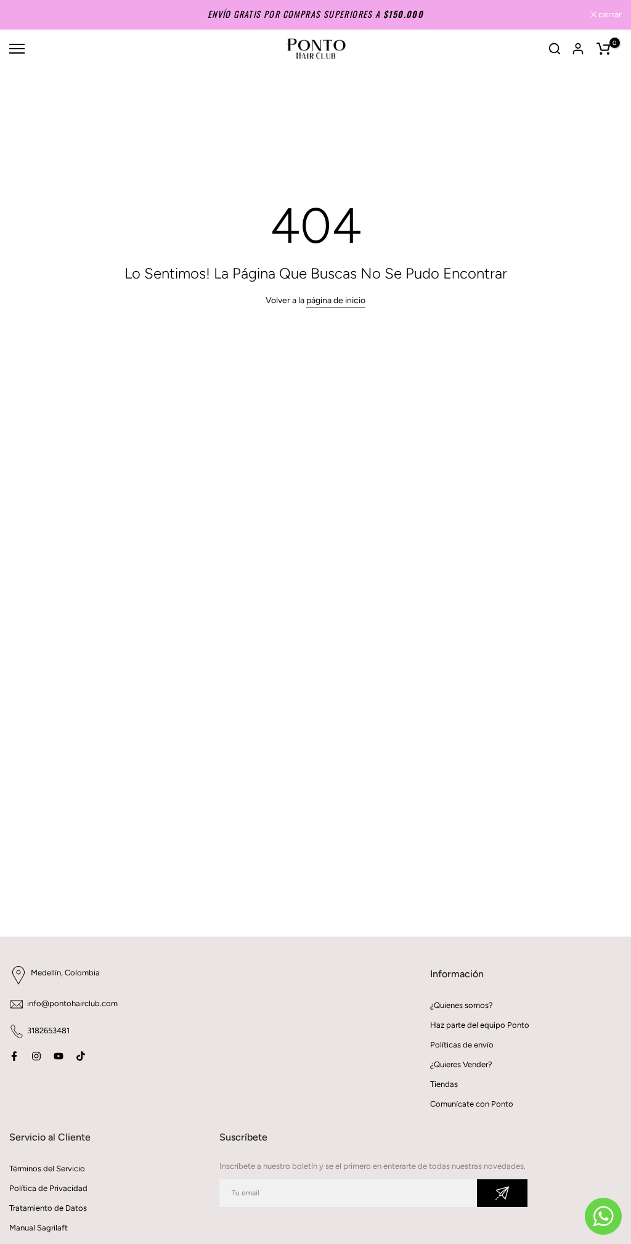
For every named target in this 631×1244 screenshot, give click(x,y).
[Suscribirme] (502, 1193)
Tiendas (444, 1084)
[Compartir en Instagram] (36, 1056)
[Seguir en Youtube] (58, 1056)
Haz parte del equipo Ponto (479, 1025)
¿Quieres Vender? (461, 1064)
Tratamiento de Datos (48, 1208)
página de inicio (335, 300)
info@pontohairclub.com (72, 1003)
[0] (603, 48)
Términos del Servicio (47, 1168)
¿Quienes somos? (461, 1005)
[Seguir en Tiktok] (81, 1056)
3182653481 (48, 1030)
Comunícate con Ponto (471, 1103)
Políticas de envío (462, 1044)
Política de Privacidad (48, 1188)
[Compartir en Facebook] (14, 1056)
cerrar (27, 14)
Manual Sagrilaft (38, 1227)
